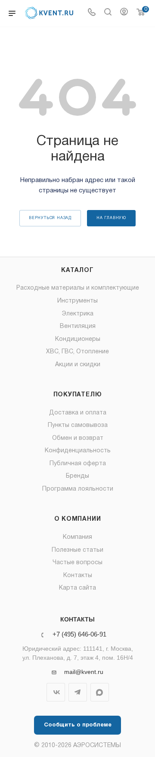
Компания (77, 537)
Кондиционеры (77, 339)
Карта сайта (77, 588)
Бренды (77, 476)
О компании (77, 519)
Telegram (77, 692)
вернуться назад (50, 218)
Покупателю (77, 395)
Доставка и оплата (77, 413)
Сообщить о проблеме (78, 725)
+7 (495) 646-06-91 (79, 634)
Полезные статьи (77, 550)
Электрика (77, 314)
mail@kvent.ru (83, 671)
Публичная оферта (78, 464)
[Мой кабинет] (124, 13)
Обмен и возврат (77, 438)
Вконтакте (55, 692)
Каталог (77, 270)
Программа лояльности (77, 489)
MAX (99, 692)
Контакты (77, 575)
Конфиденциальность (78, 451)
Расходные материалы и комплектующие (77, 288)
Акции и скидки (77, 365)
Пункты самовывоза (78, 425)
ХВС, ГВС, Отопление (77, 352)
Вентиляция (78, 326)
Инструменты (77, 301)
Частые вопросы (77, 562)
